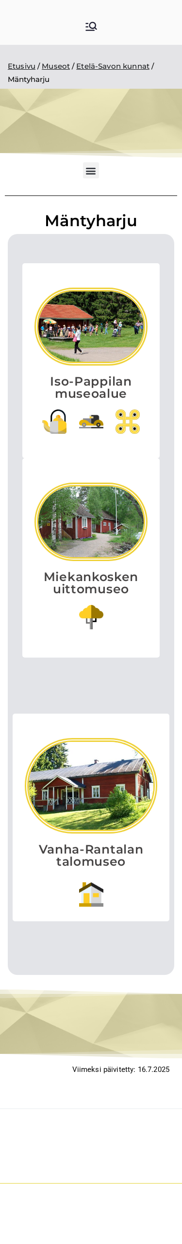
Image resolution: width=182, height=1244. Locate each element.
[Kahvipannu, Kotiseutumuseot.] (54, 421)
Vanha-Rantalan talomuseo (91, 855)
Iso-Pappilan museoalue (91, 387)
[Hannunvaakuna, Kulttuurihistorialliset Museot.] (128, 421)
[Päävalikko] (91, 27)
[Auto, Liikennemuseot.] (91, 421)
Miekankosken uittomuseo (91, 582)
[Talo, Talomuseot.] (91, 894)
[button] (91, 170)
